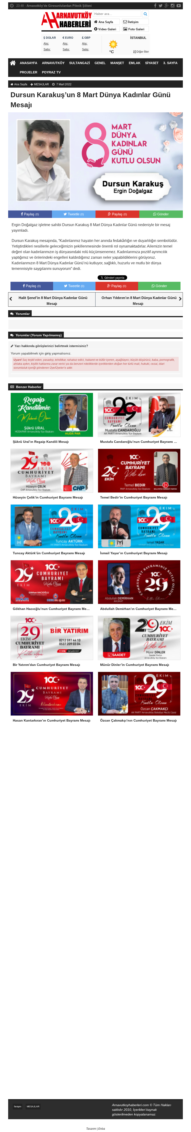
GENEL (100, 63)
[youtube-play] (179, 5)
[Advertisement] (95, 767)
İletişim (133, 22)
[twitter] (161, 5)
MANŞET (117, 63)
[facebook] (155, 5)
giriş (48, 353)
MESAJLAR (41, 84)
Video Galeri (106, 29)
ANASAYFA (28, 63)
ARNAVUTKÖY (53, 63)
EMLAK (134, 63)
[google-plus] (167, 5)
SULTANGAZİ (79, 63)
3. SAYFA (170, 63)
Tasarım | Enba (95, 1128)
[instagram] (172, 5)
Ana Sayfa (105, 22)
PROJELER (28, 72)
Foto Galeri (135, 29)
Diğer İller (142, 51)
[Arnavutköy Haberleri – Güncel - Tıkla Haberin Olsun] (66, 20)
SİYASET (152, 63)
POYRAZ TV (51, 72)
